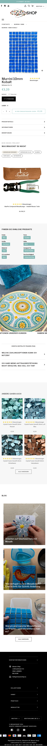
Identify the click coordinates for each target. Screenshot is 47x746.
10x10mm (6, 244)
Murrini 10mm (19, 24)
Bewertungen (7, 133)
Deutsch (39, 6)
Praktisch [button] (14, 701)
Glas (4, 250)
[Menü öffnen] (5, 19)
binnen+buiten (29, 250)
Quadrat (27, 237)
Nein (4, 257)
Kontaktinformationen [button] (17, 660)
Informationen (7, 127)
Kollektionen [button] (16, 688)
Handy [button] (13, 694)
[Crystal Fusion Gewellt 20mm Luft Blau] (34, 408)
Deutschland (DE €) (31, 718)
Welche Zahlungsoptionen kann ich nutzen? (19, 354)
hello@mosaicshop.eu (19, 677)
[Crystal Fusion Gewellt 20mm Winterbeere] (12, 445)
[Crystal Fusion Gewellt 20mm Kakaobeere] (34, 445)
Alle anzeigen (23, 471)
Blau (4, 237)
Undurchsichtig (29, 257)
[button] (34, 78)
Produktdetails (7, 121)
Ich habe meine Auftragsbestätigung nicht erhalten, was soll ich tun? (20, 364)
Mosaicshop (15, 724)
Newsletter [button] (15, 707)
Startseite (6, 24)
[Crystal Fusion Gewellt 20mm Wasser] (12, 408)
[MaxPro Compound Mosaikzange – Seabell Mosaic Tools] (22, 181)
